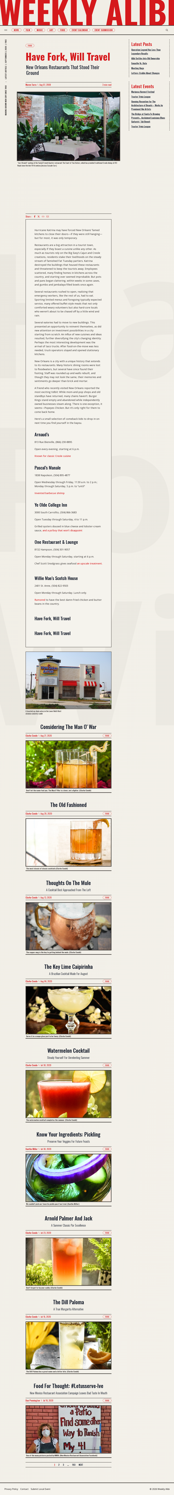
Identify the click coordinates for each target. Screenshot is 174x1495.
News (16, 30)
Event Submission (104, 30)
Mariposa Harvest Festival (142, 91)
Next (81, 1464)
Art (51, 30)
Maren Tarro (31, 84)
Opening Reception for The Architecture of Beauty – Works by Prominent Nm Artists (147, 105)
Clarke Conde (32, 735)
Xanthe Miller (32, 1149)
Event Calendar (80, 30)
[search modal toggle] (167, 30)
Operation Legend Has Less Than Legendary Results (146, 51)
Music (40, 30)
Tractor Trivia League (140, 96)
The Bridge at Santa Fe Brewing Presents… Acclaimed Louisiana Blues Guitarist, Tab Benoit (148, 117)
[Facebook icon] (34, 216)
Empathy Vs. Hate (139, 63)
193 (73, 1464)
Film (28, 30)
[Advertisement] (68, 190)
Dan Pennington (33, 1400)
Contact (24, 1489)
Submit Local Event (40, 1489)
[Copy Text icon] (43, 216)
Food (62, 30)
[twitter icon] (39, 216)
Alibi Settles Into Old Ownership (145, 58)
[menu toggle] (5, 30)
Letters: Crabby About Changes (145, 73)
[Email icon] (47, 216)
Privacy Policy (11, 1489)
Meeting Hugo (137, 68)
